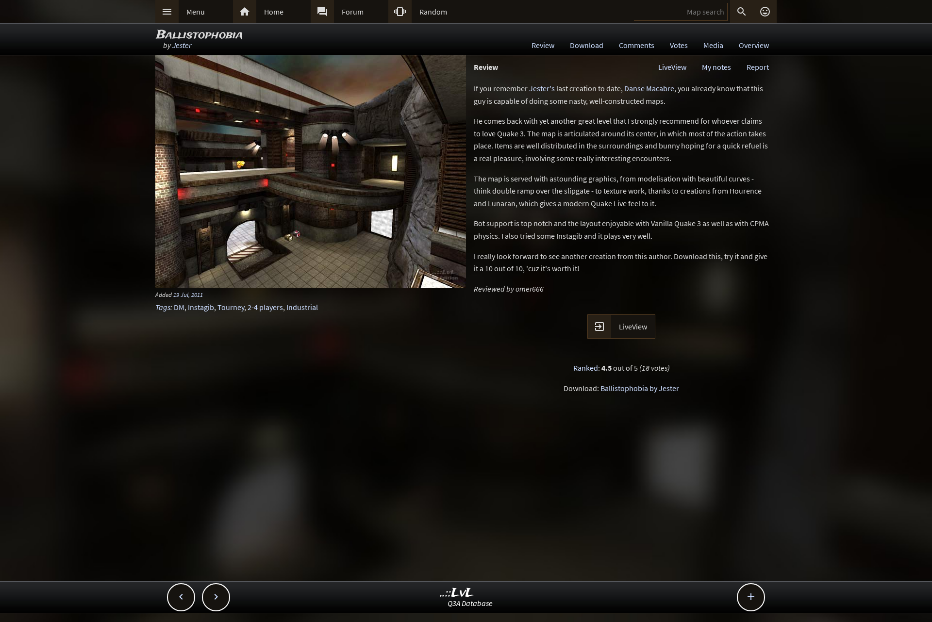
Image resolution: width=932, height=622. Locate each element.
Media (713, 45)
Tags (162, 307)
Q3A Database (470, 603)
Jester (181, 45)
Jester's (542, 88)
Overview (754, 45)
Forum (353, 11)
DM (179, 307)
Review (543, 45)
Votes (679, 45)
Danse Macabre (649, 88)
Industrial (302, 307)
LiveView (672, 67)
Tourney (230, 307)
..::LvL (457, 593)
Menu (195, 11)
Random (433, 11)
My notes (716, 67)
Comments (636, 45)
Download (586, 45)
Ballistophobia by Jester (639, 388)
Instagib (201, 307)
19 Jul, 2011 (188, 294)
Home (273, 11)
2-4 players (265, 307)
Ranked (585, 368)
